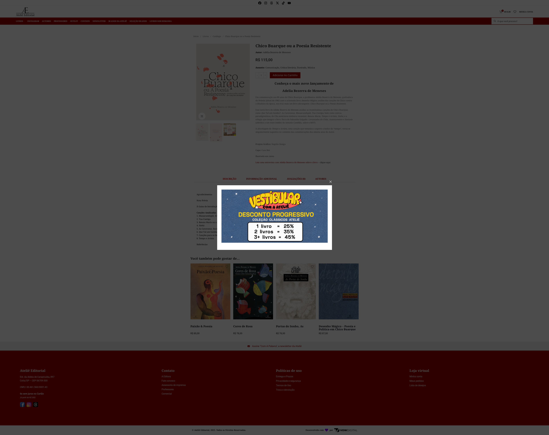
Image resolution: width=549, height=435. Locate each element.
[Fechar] (330, 181)
